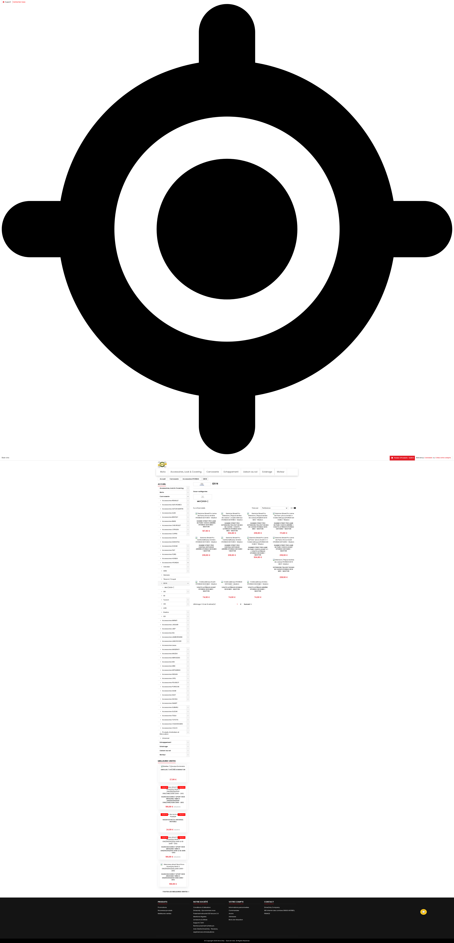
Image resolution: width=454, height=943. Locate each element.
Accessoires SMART (169, 703)
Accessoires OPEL (169, 678)
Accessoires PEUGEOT (170, 682)
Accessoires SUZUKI (169, 711)
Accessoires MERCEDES (171, 658)
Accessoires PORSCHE (170, 687)
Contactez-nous (19, 2)
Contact (269, 901)
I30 (164, 591)
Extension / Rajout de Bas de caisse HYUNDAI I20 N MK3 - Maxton (283, 569)
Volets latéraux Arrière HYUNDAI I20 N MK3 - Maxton (258, 589)
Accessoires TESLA (169, 715)
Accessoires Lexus (169, 645)
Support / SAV (198, 923)
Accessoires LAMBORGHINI (172, 637)
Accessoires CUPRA (169, 534)
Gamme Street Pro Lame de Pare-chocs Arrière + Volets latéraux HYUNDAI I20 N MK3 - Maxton (283, 526)
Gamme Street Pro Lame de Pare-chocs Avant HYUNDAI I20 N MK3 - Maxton (283, 548)
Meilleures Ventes (167, 761)
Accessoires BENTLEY (170, 517)
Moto (162, 492)
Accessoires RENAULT (170, 500)
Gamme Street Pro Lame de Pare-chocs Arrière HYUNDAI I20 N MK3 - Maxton (206, 524)
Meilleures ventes (164, 913)
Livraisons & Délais (200, 920)
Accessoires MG (168, 662)
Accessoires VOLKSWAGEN (172, 724)
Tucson (166, 600)
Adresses (232, 916)
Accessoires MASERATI (170, 649)
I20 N (165, 583)
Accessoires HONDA (170, 558)
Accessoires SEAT (169, 695)
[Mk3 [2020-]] (202, 496)
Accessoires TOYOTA (170, 720)
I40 (164, 604)
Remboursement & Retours (203, 926)
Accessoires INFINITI (169, 620)
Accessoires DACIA (169, 538)
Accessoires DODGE (170, 546)
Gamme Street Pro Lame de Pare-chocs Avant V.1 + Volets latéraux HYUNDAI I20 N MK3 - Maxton (258, 551)
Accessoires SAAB (169, 691)
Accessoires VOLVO (169, 728)
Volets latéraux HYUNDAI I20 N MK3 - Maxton (232, 588)
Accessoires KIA (168, 633)
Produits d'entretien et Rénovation (169, 733)
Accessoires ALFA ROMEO (172, 505)
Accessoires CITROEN (170, 529)
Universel (165, 738)
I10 (164, 596)
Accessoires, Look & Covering (171, 488)
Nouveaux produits (165, 910)
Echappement (165, 742)
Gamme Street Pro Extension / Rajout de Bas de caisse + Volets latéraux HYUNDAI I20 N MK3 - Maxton (232, 527)
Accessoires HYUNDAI (170, 562)
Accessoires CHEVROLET (171, 525)
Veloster (166, 567)
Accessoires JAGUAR (170, 625)
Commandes (234, 910)
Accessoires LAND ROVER (171, 641)
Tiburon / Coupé (169, 579)
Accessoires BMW (169, 521)
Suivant (248, 604)
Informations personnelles (239, 907)
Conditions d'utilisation (202, 907)
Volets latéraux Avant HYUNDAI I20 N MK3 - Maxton (206, 589)
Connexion (428, 458)
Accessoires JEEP (169, 629)
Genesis (166, 575)
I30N (165, 571)
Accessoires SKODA (169, 699)
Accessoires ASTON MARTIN (172, 509)
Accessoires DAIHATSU (171, 542)
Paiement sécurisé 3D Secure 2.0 (206, 913)
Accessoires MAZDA (170, 653)
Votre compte (236, 901)
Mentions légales (199, 916)
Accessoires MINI (168, 666)
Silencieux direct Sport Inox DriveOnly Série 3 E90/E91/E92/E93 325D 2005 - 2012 (173, 877)
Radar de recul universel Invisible (173, 821)
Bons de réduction (236, 920)
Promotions (162, 907)
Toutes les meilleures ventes (176, 892)
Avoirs (231, 913)
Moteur (163, 755)
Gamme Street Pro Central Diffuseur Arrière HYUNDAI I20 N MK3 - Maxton (206, 548)
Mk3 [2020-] (169, 587)
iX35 (165, 608)
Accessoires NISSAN (170, 674)
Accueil (162, 484)
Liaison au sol (165, 750)
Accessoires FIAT (168, 550)
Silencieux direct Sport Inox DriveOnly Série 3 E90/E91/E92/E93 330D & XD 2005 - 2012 (173, 850)
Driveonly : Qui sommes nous (204, 910)
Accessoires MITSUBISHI (171, 670)
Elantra (166, 612)
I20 (164, 616)
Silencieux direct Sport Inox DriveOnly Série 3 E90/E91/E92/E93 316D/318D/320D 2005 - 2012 (173, 799)
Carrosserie (164, 496)
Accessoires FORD (169, 554)
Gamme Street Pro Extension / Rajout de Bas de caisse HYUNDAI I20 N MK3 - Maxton (257, 526)
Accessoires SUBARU (170, 707)
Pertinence (275, 508)
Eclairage (164, 746)
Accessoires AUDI (169, 513)
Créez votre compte (443, 458)
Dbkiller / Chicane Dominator (173, 770)
